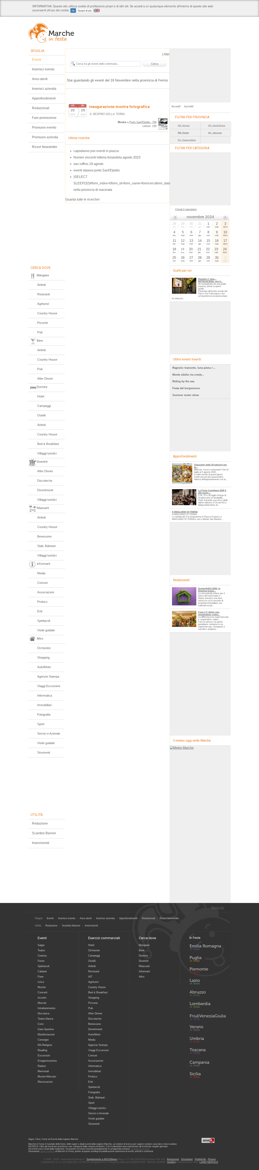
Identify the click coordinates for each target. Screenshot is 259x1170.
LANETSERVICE (209, 1162)
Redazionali (40, 108)
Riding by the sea (183, 381)
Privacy (212, 1159)
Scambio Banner (44, 833)
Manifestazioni (46, 1034)
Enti (39, 611)
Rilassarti (144, 966)
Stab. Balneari (46, 546)
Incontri (42, 997)
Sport (40, 724)
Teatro (41, 950)
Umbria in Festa (207, 1040)
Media (41, 573)
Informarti (144, 971)
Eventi (36, 59)
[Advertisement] (200, 73)
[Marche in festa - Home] (55, 32)
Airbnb (41, 284)
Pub (39, 332)
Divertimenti (45, 490)
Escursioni (44, 1055)
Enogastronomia (47, 1060)
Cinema (42, 955)
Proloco (42, 601)
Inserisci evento (43, 69)
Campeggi (44, 406)
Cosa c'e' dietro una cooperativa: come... (209, 613)
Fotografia (43, 714)
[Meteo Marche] (182, 748)
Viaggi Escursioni (48, 686)
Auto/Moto (44, 667)
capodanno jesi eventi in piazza (96, 151)
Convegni (43, 1039)
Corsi (41, 1023)
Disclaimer (187, 1159)
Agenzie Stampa (48, 676)
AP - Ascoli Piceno (216, 125)
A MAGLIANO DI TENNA (185, 512)
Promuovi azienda (45, 137)
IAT (90, 976)
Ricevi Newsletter (44, 147)
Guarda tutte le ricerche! (82, 199)
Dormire (143, 955)
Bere (141, 950)
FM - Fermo (183, 133)
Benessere (44, 536)
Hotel (40, 396)
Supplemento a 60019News (101, 1159)
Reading (42, 1050)
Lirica (41, 981)
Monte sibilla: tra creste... (188, 374)
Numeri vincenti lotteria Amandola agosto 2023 (106, 157)
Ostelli (41, 415)
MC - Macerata (215, 133)
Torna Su (217, 907)
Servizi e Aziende (48, 733)
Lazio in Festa (207, 983)
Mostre (42, 987)
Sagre (41, 945)
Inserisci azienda (44, 88)
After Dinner (45, 378)
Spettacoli (43, 620)
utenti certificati (47, 1151)
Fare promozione (44, 117)
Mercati (42, 1002)
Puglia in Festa (207, 960)
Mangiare (144, 945)
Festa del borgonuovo (186, 388)
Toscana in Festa (207, 1052)
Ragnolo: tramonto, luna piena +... (193, 367)
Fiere (41, 976)
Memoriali (43, 1071)
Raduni (42, 1066)
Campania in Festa (207, 1063)
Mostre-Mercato (47, 1076)
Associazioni (45, 592)
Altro (141, 976)
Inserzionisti (40, 843)
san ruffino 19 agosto (88, 164)
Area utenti (40, 79)
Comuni (42, 582)
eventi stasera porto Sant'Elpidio (96, 170)
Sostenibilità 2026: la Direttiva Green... (209, 589)
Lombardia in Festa (207, 1006)
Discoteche (44, 480)
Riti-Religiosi (45, 1044)
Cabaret (42, 971)
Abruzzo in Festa (207, 994)
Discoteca (43, 1013)
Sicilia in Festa (207, 1075)
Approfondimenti (44, 98)
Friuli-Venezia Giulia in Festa (207, 1017)
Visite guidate (46, 630)
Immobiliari (44, 705)
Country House (47, 313)
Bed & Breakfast (48, 444)
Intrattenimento (46, 1008)
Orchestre (44, 648)
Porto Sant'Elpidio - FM (142, 122)
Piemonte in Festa (207, 971)
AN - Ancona (184, 125)
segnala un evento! (140, 1149)
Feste (41, 960)
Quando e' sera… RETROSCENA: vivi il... (210, 280)
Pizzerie (42, 322)
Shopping (43, 657)
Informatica (44, 695)
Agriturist (43, 303)
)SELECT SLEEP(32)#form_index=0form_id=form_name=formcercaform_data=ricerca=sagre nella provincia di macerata (132, 183)
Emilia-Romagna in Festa (207, 948)
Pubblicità (200, 1159)
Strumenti (43, 752)
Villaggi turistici (47, 453)
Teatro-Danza (45, 1018)
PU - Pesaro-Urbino (187, 140)
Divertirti (144, 960)
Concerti (42, 992)
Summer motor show (185, 395)
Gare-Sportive (46, 1029)
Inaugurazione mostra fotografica (119, 107)
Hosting (171, 1162)
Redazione (40, 823)
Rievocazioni (45, 1081)
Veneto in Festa (207, 1029)
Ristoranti (43, 294)
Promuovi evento (44, 127)
